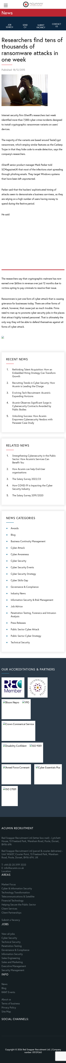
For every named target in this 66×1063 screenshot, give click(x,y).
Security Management (13, 970)
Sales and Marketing (12, 962)
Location (6, 871)
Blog (13, 534)
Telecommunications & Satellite (18, 896)
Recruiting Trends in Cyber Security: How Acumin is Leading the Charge (33, 384)
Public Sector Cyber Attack (25, 629)
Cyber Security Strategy (23, 573)
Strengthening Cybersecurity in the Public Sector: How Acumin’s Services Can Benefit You (34, 459)
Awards (15, 528)
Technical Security (20, 642)
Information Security (12, 954)
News (4, 984)
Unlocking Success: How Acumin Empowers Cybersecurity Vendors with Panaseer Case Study (32, 419)
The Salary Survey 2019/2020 (27, 495)
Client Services (9, 908)
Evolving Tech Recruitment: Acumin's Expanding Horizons (31, 394)
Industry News (18, 593)
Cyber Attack (18, 547)
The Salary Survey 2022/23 (26, 478)
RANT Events (8, 992)
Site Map (6, 1011)
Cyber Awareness (20, 554)
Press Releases (18, 622)
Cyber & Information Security (17, 888)
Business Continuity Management (28, 541)
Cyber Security (18, 560)
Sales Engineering (11, 958)
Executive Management (14, 966)
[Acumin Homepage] (33, 5)
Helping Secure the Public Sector (19, 904)
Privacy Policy (9, 1007)
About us (6, 999)
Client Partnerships (11, 912)
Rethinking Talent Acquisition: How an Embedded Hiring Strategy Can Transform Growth (34, 373)
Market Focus (9, 884)
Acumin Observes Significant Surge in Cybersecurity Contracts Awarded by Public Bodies (31, 406)
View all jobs (8, 933)
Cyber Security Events (22, 567)
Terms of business (11, 1003)
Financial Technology (12, 900)
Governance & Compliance (25, 586)
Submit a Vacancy (11, 919)
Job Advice (17, 606)
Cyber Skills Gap (19, 580)
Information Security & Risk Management (32, 599)
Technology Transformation (16, 892)
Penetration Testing (12, 945)
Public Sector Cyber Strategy (26, 635)
